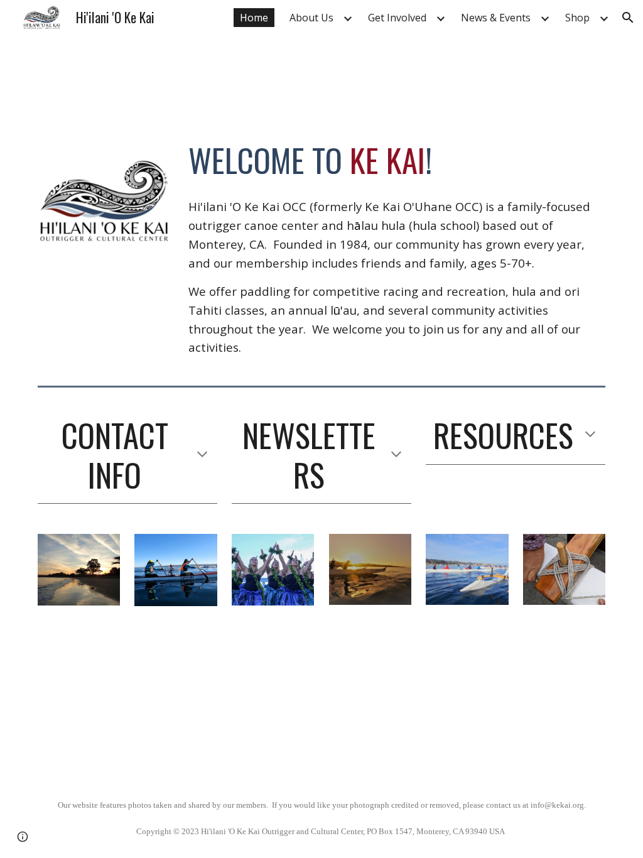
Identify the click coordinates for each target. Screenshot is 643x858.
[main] (394, 160)
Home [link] (254, 17)
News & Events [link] (496, 17)
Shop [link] (577, 17)
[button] (628, 18)
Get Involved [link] (397, 17)
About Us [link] (311, 17)
